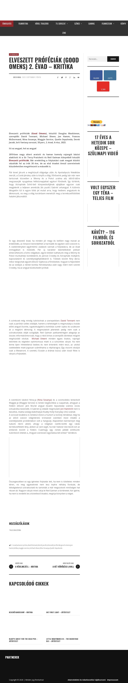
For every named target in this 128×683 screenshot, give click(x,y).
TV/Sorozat (14, 54)
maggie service (23, 548)
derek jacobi (42, 545)
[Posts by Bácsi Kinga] (10, 77)
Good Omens (39, 133)
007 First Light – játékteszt (58, 612)
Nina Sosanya (44, 399)
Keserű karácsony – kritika (21, 612)
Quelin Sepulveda (56, 548)
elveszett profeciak (53, 545)
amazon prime (22, 545)
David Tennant (68, 320)
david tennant (33, 545)
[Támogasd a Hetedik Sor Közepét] (64, 44)
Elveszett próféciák (19, 160)
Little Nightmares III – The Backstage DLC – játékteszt (62, 640)
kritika (16, 548)
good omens (65, 545)
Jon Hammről (66, 408)
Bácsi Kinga (17, 77)
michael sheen (35, 548)
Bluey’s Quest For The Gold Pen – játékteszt (23, 640)
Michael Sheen (39, 338)
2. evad (14, 545)
